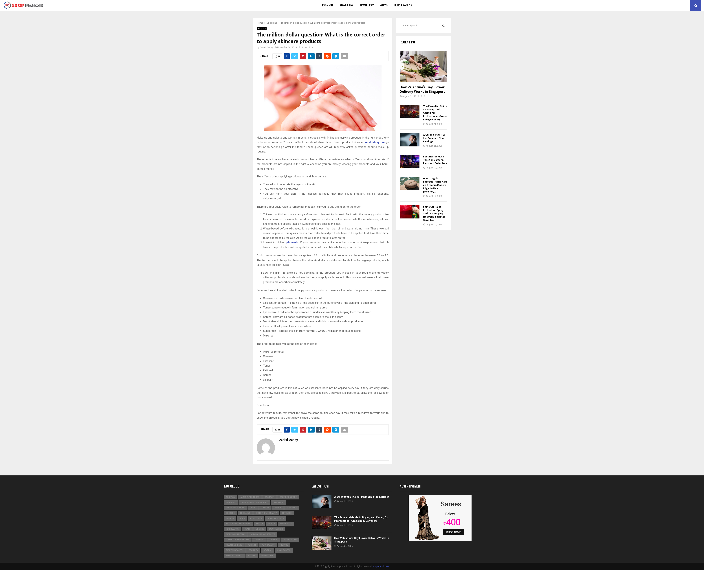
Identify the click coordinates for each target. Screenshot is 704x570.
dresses (230, 513)
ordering (259, 540)
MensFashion (276, 529)
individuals (286, 524)
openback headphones (237, 540)
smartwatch (283, 550)
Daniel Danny (266, 47)
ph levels (292, 242)
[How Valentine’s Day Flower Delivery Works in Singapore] (423, 66)
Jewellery (367, 5)
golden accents (275, 518)
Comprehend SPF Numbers (254, 502)
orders (273, 540)
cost (252, 508)
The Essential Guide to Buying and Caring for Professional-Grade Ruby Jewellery (435, 113)
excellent (245, 513)
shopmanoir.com (381, 566)
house (271, 524)
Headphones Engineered (238, 524)
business (230, 502)
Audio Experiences (250, 497)
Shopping (346, 5)
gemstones (256, 518)
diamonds (292, 508)
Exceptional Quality (266, 513)
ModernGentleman (235, 534)
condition (278, 502)
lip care (260, 529)
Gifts (384, 5)
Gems (242, 518)
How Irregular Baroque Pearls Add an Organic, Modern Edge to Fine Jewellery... (435, 185)
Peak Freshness (234, 545)
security (253, 550)
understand (267, 556)
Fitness (230, 518)
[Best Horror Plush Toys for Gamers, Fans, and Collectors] (409, 161)
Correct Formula (235, 508)
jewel (247, 529)
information (232, 529)
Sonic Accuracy (234, 556)
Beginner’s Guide (288, 497)
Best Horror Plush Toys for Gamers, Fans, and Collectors (435, 160)
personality (268, 545)
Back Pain (269, 497)
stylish (252, 556)
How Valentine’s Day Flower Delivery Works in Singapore (422, 89)
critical (265, 508)
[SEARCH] (443, 25)
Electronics (403, 5)
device (278, 508)
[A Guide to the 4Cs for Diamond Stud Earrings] (409, 139)
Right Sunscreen (234, 550)
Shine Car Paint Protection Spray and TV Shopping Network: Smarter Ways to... (434, 213)
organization (290, 540)
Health (259, 524)
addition (230, 497)
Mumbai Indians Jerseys (263, 534)
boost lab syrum (375, 142)
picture (284, 545)
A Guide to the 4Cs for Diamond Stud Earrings (434, 138)
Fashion (327, 5)
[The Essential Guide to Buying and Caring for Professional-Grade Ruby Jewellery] (409, 111)
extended (287, 513)
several (267, 550)
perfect (252, 545)
